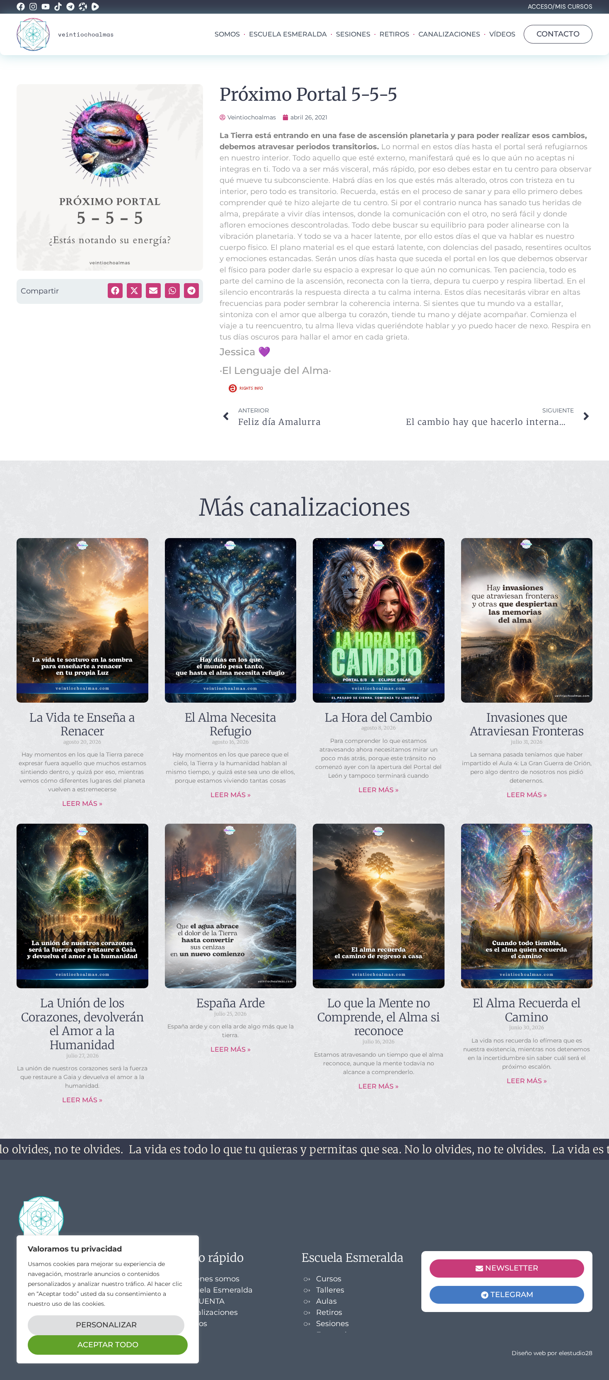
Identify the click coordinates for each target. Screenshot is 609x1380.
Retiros (394, 34)
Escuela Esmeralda (288, 34)
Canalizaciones (449, 34)
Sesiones (353, 34)
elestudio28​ (575, 1353)
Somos (227, 34)
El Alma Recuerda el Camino (526, 1010)
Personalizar (106, 1324)
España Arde (230, 1003)
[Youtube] (45, 6)
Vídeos (502, 34)
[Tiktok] (58, 6)
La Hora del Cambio (378, 717)
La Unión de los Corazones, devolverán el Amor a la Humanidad (82, 1024)
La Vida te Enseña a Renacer (82, 724)
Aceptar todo (107, 1344)
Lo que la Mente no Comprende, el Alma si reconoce (378, 1017)
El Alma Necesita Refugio (230, 724)
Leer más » (82, 804)
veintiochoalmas (86, 34)
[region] (108, 1299)
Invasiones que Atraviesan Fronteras (527, 724)
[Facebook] (21, 6)
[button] (115, 290)
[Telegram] (70, 6)
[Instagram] (33, 6)
